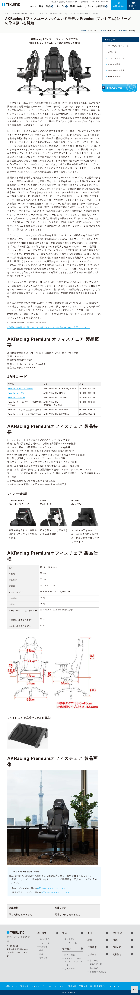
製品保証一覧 (96, 964)
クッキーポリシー (117, 986)
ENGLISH (95, 1)
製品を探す (70, 939)
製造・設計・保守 (73, 958)
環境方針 (72, 986)
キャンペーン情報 (116, 70)
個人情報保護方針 (98, 986)
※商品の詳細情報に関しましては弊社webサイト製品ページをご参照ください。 (48, 327)
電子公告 (43, 957)
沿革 (41, 953)
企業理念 (43, 946)
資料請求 (117, 954)
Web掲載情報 (114, 76)
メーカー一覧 (71, 942)
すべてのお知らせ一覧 (118, 45)
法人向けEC (70, 968)
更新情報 (24, 986)
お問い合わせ (119, 6)
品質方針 (83, 986)
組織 (41, 950)
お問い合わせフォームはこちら (51, 888)
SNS (115, 940)
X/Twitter (105, 1)
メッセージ (44, 942)
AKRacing (130, 30)
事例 (72, 6)
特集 (79, 6)
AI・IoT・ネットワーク (73, 963)
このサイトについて (56, 986)
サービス (60, 6)
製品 (48, 6)
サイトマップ (37, 986)
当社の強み (44, 939)
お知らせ (112, 52)
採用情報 (84, 1)
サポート (88, 6)
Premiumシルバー (16, 397)
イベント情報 (114, 64)
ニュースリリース (116, 58)
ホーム (33, 6)
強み (41, 6)
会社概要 (41, 932)
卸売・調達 (70, 954)
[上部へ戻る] (134, 989)
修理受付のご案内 (98, 971)
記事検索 (92, 947)
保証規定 (94, 967)
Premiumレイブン (16, 393)
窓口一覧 (94, 960)
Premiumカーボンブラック (20, 388)
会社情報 (100, 6)
